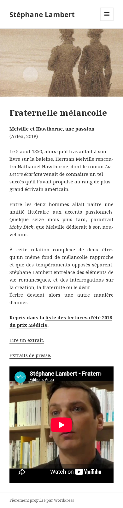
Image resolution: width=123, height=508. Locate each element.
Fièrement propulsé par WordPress (41, 500)
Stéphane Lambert (42, 14)
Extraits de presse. (30, 355)
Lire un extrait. (26, 340)
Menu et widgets (107, 20)
